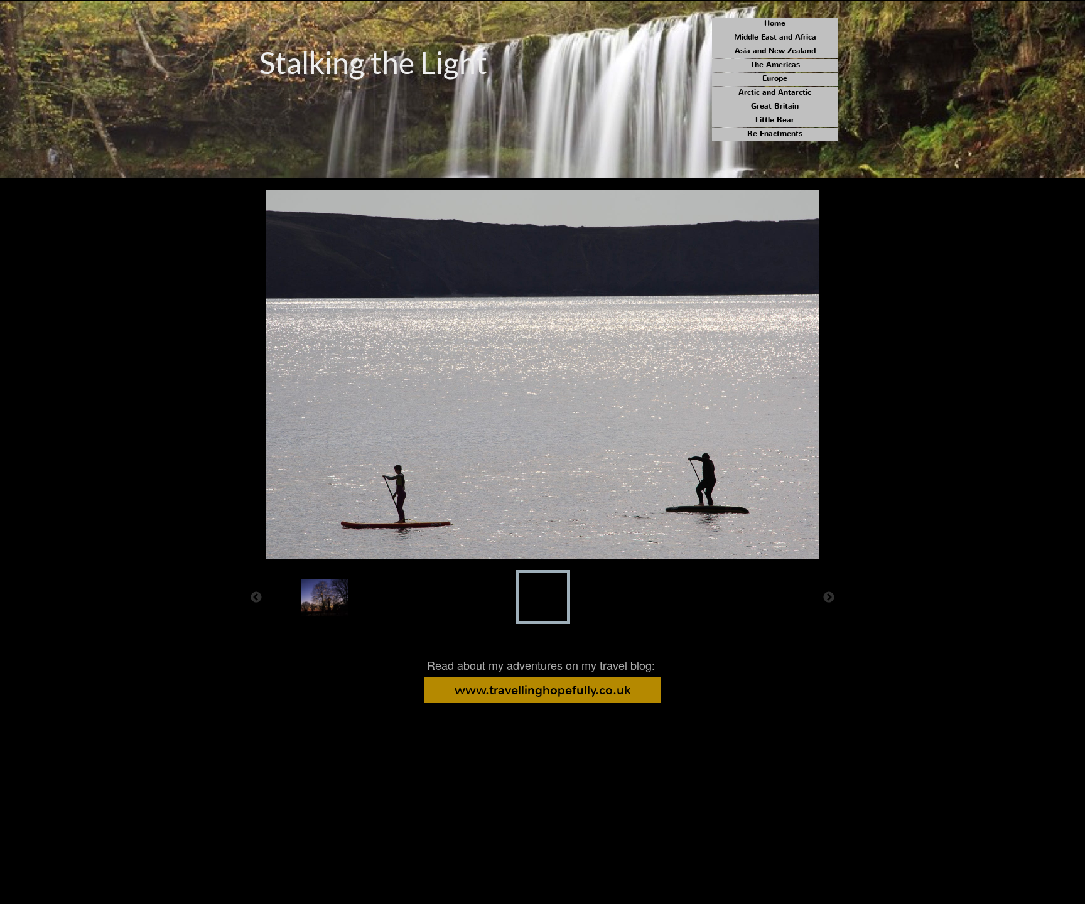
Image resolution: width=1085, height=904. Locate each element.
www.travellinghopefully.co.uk (542, 690)
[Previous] (256, 597)
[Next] (829, 597)
